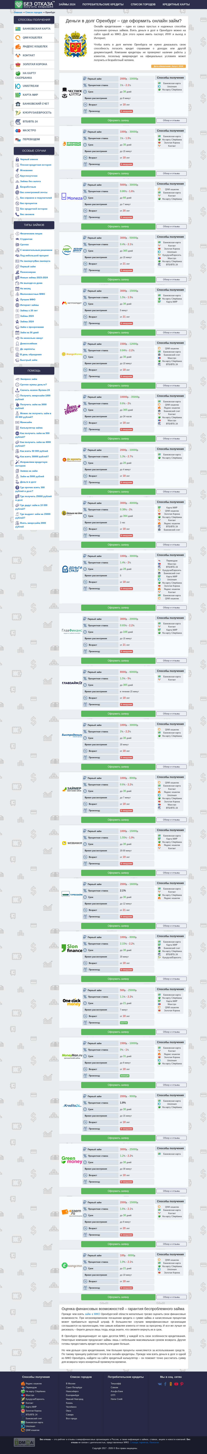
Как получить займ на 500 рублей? (32, 435)
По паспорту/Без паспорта (35, 261)
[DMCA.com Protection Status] (24, 1442)
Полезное (154, 1442)
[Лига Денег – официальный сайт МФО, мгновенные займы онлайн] (72, 409)
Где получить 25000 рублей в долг (33, 498)
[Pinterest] (182, 1384)
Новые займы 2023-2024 (34, 277)
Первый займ (28, 266)
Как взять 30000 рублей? (34, 456)
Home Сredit (116, 1399)
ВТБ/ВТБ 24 (30, 121)
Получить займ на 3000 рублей (31, 406)
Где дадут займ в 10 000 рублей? (31, 507)
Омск (68, 1411)
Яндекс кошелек (35, 46)
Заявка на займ (29, 471)
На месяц (25, 288)
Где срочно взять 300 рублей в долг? (30, 489)
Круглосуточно (29, 175)
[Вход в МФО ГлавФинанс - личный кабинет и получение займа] (72, 631)
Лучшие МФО (27, 299)
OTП (113, 1395)
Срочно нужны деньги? (33, 384)
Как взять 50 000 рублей (34, 451)
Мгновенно (26, 170)
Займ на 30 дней (29, 332)
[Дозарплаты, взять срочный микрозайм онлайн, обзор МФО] (72, 460)
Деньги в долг (28, 482)
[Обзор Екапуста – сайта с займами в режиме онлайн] (72, 1265)
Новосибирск (72, 1391)
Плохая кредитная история (35, 164)
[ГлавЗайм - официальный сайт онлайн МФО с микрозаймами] (72, 683)
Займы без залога (30, 181)
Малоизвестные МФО (32, 294)
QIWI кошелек (32, 37)
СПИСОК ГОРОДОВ (143, 4)
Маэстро (29, 130)
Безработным (28, 186)
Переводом (31, 139)
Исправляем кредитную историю (31, 464)
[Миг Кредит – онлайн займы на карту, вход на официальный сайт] (72, 250)
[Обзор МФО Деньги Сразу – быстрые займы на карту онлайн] (72, 568)
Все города (71, 1418)
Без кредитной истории (33, 208)
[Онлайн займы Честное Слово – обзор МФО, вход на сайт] (72, 92)
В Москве (70, 1383)
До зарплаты (27, 348)
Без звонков (27, 214)
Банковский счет (35, 103)
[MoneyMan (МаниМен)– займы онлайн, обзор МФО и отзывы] (72, 1056)
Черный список (29, 159)
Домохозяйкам (28, 343)
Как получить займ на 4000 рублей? (33, 444)
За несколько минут (31, 337)
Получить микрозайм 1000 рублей (32, 397)
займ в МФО (92, 1314)
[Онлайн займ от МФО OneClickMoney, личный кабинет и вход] (72, 1002)
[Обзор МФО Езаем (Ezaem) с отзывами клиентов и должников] (72, 1212)
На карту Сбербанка (25, 75)
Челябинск (71, 1407)
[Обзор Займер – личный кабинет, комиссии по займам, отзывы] (72, 789)
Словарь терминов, (140, 1442)
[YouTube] (176, 1384)
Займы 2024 (27, 316)
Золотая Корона (34, 64)
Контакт (28, 55)
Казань (69, 1403)
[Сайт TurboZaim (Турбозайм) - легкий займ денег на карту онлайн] (72, 894)
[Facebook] (165, 1384)
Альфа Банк (117, 1391)
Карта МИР (30, 94)
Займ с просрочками (32, 327)
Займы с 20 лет (29, 310)
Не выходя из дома (31, 283)
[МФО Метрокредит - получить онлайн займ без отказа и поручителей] (72, 303)
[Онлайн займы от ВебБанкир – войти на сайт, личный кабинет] (72, 843)
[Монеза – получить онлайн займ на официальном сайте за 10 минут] (72, 196)
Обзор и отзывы (171, 120)
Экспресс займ (28, 379)
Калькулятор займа (31, 427)
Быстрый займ (28, 359)
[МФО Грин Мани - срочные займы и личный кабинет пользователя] (72, 1160)
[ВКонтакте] (160, 1384)
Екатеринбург (72, 1395)
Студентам (26, 239)
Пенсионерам (28, 272)
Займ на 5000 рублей (32, 476)
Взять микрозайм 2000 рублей (30, 525)
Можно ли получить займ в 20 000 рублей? (33, 415)
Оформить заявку (118, 120)
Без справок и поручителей (36, 197)
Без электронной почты (33, 192)
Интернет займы (29, 305)
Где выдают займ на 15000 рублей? (32, 516)
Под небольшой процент (34, 255)
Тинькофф (116, 1383)
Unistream (30, 86)
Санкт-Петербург (74, 1387)
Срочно (24, 244)
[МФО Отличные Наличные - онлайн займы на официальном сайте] (72, 143)
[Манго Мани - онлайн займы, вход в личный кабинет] (72, 354)
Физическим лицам (31, 233)
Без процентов (28, 203)
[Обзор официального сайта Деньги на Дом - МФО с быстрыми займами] (72, 513)
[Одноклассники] (171, 1384)
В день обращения (31, 354)
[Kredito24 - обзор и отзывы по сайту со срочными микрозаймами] (72, 1105)
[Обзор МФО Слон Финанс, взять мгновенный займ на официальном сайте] (72, 948)
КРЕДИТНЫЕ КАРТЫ (176, 4)
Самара (69, 1414)
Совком (114, 1387)
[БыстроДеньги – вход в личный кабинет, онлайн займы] (72, 735)
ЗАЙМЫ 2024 (67, 4)
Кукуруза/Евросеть (37, 112)
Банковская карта (36, 28)
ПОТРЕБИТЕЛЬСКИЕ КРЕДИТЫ (103, 4)
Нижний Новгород (74, 1399)
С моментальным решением (36, 250)
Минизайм (26, 422)
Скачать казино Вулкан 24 (35, 390)
